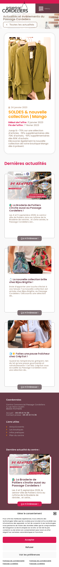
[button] (55, 513)
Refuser (29, 547)
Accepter (29, 539)
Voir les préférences (29, 554)
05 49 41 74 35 (22, 413)
